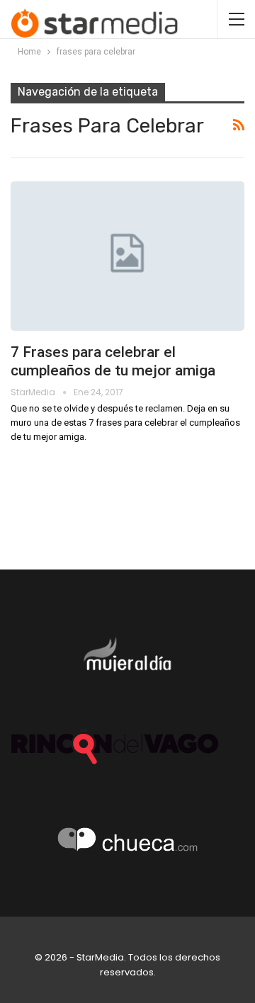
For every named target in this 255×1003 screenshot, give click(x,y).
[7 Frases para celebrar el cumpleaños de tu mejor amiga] (127, 256)
